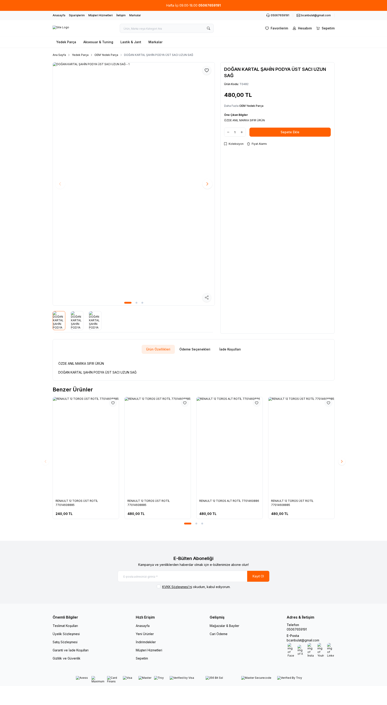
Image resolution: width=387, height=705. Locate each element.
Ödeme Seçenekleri (194, 349)
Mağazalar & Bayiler (224, 626)
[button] (127, 303)
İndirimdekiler (146, 642)
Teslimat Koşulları (65, 626)
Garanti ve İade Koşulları (71, 650)
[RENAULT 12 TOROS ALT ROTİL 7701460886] (230, 446)
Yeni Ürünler (145, 634)
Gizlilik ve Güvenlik (66, 658)
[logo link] (61, 28)
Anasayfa (59, 15)
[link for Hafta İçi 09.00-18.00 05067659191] (193, 5)
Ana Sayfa (59, 55)
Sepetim (142, 658)
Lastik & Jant (130, 42)
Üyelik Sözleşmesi (66, 634)
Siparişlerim (77, 15)
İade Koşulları (230, 349)
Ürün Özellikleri (158, 349)
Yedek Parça (66, 42)
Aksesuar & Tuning (98, 42)
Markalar (135, 15)
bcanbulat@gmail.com (303, 640)
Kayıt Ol (258, 576)
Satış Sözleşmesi (65, 642)
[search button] (208, 28)
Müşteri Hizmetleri (100, 15)
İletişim (121, 15)
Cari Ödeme (219, 634)
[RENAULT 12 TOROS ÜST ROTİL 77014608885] (86, 446)
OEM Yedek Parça (106, 55)
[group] (134, 183)
